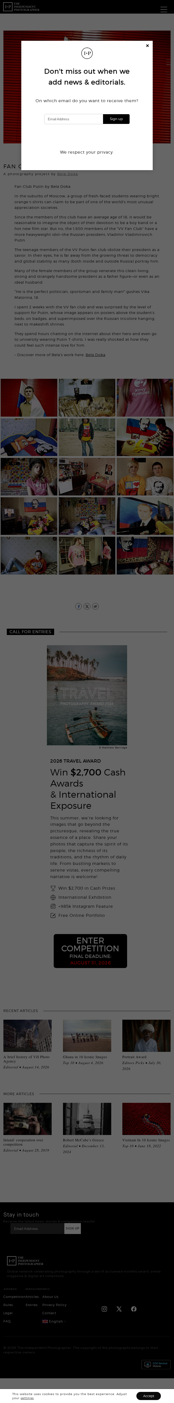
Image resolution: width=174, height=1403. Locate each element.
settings (27, 1398)
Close (147, 46)
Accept (148, 1396)
